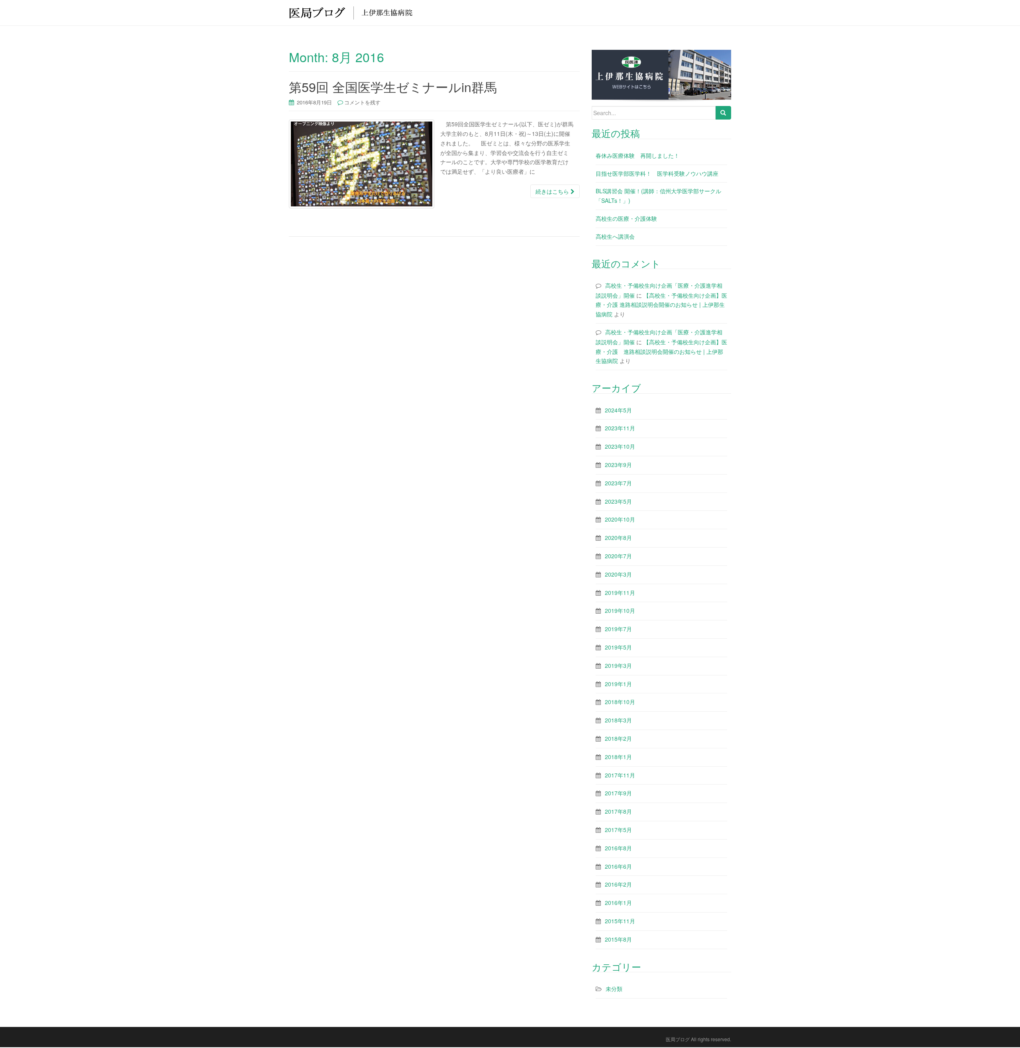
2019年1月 (618, 684)
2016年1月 (618, 903)
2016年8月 (618, 848)
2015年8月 (618, 939)
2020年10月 (620, 519)
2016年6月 (618, 866)
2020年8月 (618, 538)
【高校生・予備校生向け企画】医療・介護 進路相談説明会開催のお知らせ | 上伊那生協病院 (661, 304)
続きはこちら (553, 191)
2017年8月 (618, 811)
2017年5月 (618, 830)
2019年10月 (620, 610)
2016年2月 (618, 884)
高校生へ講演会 (615, 236)
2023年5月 (618, 501)
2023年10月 (620, 446)
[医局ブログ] (350, 12)
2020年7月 (618, 556)
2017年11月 (620, 775)
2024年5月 (618, 410)
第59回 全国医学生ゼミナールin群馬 (393, 86)
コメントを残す (362, 102)
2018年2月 (618, 738)
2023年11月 (620, 428)
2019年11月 (620, 593)
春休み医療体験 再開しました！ (637, 155)
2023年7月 (618, 483)
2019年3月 (618, 665)
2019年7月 (618, 629)
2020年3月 (618, 574)
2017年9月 (618, 793)
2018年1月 (618, 757)
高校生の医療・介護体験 (626, 218)
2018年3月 (618, 720)
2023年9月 (618, 465)
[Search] (723, 113)
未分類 (614, 989)
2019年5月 (618, 647)
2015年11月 (620, 921)
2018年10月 (620, 702)
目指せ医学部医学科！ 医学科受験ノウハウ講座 (657, 173)
